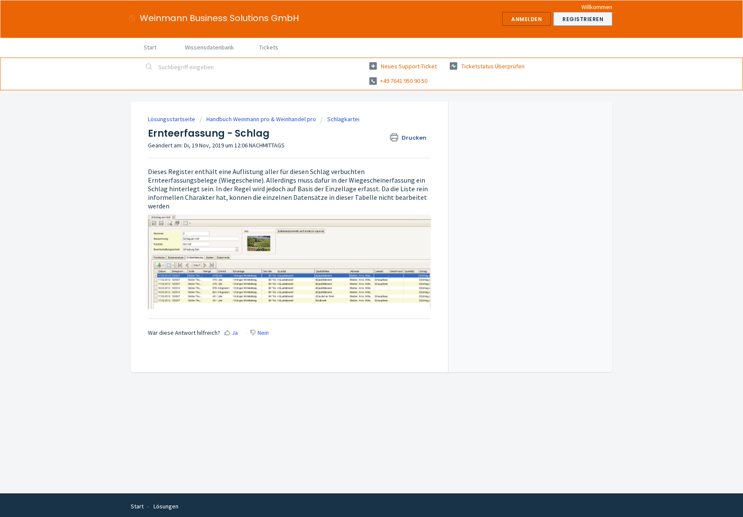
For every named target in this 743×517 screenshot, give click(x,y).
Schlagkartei (343, 119)
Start (150, 47)
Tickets (268, 47)
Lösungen (166, 506)
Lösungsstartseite (172, 119)
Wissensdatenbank (209, 47)
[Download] (355, 146)
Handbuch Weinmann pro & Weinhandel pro (261, 119)
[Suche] (149, 67)
